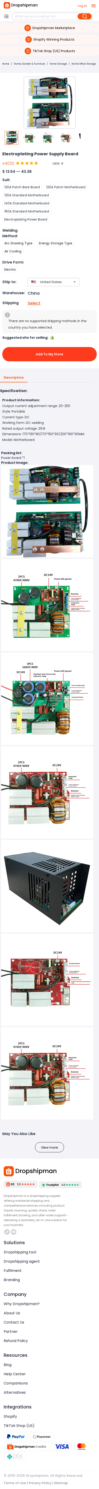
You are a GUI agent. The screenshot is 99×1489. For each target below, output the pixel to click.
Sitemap (61, 1483)
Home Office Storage (84, 64)
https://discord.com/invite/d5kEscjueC (14, 1232)
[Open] (74, 282)
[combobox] (46, 282)
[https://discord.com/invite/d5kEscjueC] (13, 1232)
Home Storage (58, 64)
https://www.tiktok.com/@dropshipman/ (7, 1232)
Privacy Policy (40, 1483)
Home (5, 64)
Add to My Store (49, 354)
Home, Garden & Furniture (29, 64)
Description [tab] (14, 377)
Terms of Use (15, 1483)
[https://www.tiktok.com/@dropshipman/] (7, 1232)
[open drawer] (93, 5)
